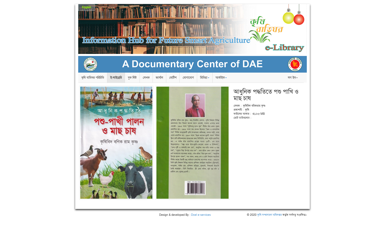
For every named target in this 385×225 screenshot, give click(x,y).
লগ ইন (292, 78)
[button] (204, 78)
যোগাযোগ (188, 78)
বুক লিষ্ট (132, 78)
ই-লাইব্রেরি (116, 78)
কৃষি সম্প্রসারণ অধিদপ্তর (269, 215)
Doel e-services (201, 215)
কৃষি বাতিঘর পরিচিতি (92, 78)
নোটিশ (172, 78)
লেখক (146, 78)
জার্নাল (159, 78)
